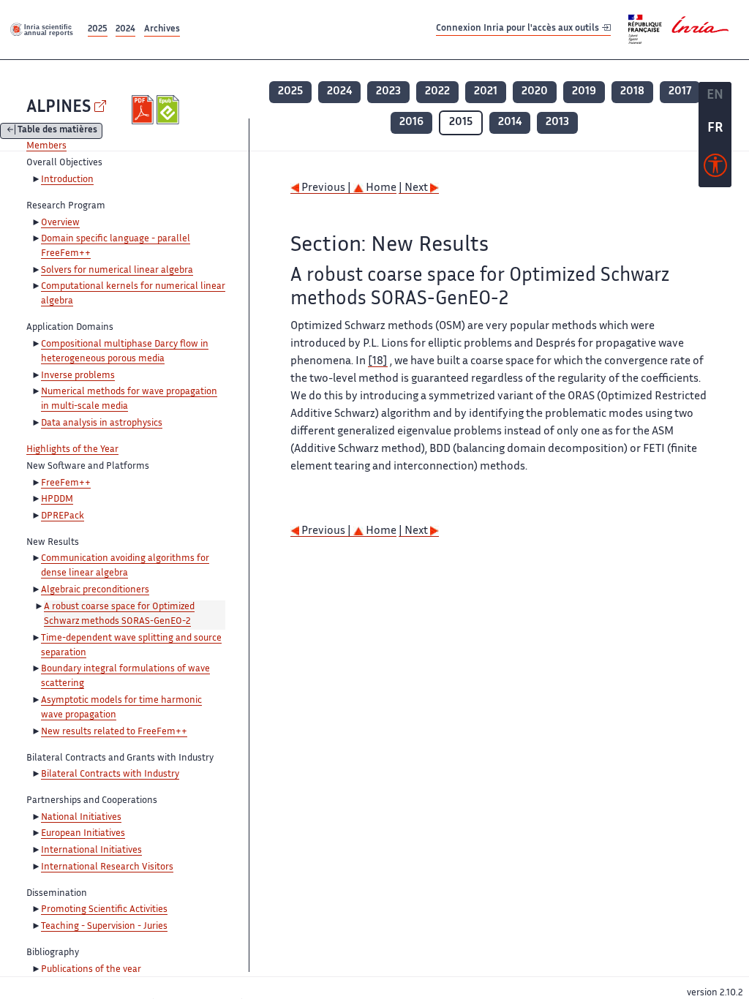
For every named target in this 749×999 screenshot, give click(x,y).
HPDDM (57, 499)
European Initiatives (83, 833)
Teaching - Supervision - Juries (104, 926)
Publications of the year (91, 969)
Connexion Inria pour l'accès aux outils (518, 29)
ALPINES (58, 108)
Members (46, 146)
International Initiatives (91, 850)
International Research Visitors (107, 867)
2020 (535, 92)
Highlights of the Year (72, 449)
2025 (98, 30)
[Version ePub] (169, 109)
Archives (162, 30)
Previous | (326, 188)
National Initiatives (81, 817)
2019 (584, 92)
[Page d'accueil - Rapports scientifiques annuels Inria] (42, 29)
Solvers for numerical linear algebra (117, 270)
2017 (680, 92)
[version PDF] (144, 109)
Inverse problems (78, 376)
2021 (485, 92)
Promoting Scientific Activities (104, 909)
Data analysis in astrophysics (101, 423)
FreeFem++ (66, 483)
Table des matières (57, 131)
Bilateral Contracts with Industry (110, 774)
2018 (632, 92)
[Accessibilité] (715, 169)
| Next (414, 188)
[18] (378, 361)
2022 (437, 92)
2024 (125, 30)
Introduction (67, 180)
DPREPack (62, 516)
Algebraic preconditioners (95, 590)
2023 (388, 92)
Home (380, 188)
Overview (60, 223)
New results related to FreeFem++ (114, 732)
